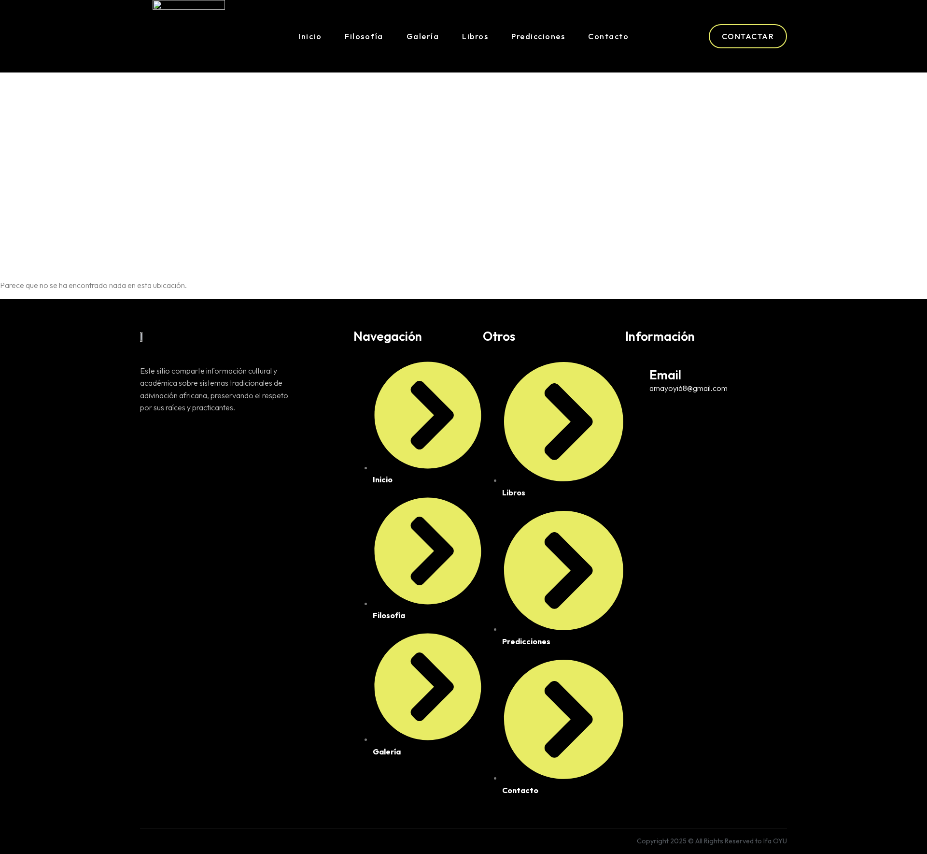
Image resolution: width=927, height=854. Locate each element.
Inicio (310, 36)
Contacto (608, 36)
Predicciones (538, 36)
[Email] (633, 373)
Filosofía (364, 36)
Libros (475, 36)
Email (665, 375)
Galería (423, 36)
